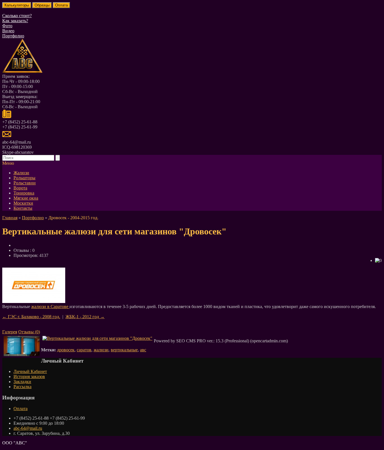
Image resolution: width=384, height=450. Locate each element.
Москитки (23, 203)
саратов (84, 349)
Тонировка (23, 193)
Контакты (22, 208)
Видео (8, 30)
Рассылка (22, 386)
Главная (9, 217)
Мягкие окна (25, 198)
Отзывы (29, 331)
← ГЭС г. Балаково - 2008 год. (31, 316)
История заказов (29, 376)
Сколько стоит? (17, 15)
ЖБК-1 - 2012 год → (85, 316)
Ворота (20, 188)
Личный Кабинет (30, 371)
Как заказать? (15, 20)
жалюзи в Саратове (50, 306)
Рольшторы (24, 177)
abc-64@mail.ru (27, 428)
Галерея (9, 331)
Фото (7, 25)
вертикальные (124, 349)
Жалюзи (21, 172)
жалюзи (101, 349)
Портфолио (13, 35)
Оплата (20, 408)
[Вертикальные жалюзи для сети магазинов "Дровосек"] (33, 301)
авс (143, 349)
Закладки (22, 381)
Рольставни (24, 182)
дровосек (65, 349)
